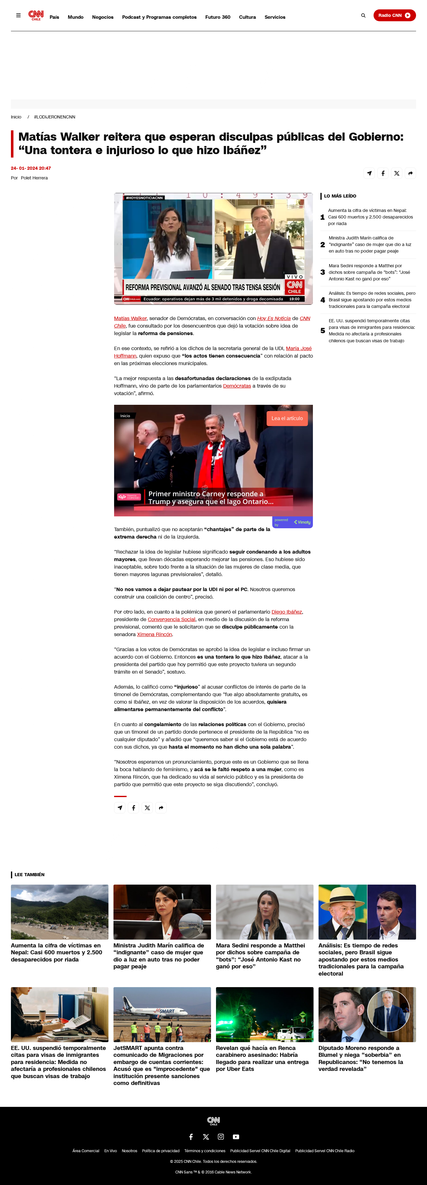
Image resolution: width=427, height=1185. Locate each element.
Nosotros (129, 1150)
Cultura (247, 17)
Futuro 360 (217, 17)
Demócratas (237, 385)
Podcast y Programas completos (159, 17)
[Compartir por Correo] (369, 173)
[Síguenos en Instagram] (221, 1137)
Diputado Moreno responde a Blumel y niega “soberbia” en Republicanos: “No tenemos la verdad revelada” (361, 1058)
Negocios (102, 17)
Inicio (16, 117)
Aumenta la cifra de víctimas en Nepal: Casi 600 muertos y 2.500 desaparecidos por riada (370, 217)
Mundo (75, 17)
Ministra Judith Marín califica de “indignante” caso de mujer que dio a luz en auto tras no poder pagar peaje (370, 244)
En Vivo (110, 1150)
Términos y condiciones (204, 1150)
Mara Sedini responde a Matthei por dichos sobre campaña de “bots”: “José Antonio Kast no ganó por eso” (369, 272)
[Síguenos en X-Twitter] (206, 1137)
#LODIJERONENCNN (54, 117)
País (54, 17)
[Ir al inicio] (35, 15)
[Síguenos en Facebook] (191, 1137)
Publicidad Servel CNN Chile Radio (324, 1150)
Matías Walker (130, 318)
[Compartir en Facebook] (383, 173)
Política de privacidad (160, 1150)
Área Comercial (86, 1150)
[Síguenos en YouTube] (236, 1137)
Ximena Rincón (154, 634)
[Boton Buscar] (363, 15)
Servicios (275, 17)
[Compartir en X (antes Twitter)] (396, 173)
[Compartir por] (410, 173)
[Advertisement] (58, 551)
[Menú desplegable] (18, 15)
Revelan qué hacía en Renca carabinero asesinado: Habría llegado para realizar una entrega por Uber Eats (262, 1058)
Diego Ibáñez (287, 611)
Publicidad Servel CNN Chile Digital (260, 1150)
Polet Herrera (34, 178)
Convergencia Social (171, 619)
